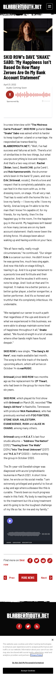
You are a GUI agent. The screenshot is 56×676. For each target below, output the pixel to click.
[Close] (52, 640)
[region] (28, 656)
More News (27, 577)
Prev (12, 577)
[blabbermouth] (22, 9)
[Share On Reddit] (43, 560)
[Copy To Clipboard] (49, 560)
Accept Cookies (28, 670)
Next (44, 577)
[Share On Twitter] (36, 560)
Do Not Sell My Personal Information (28, 662)
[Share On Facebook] (30, 560)
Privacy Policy (36, 655)
